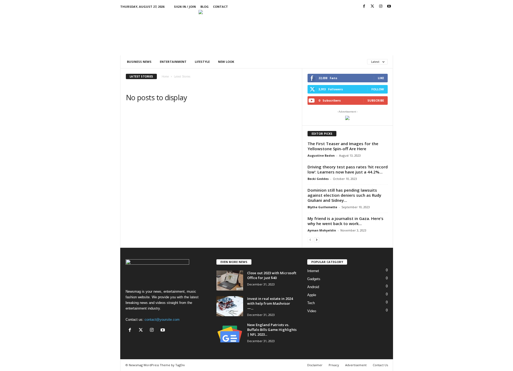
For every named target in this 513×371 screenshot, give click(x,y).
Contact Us (380, 365)
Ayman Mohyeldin (322, 230)
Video (311, 311)
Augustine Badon (321, 155)
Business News (139, 62)
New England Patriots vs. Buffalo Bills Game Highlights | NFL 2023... (272, 329)
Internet (313, 271)
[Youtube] (389, 6)
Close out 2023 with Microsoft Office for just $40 (271, 275)
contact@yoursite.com (162, 320)
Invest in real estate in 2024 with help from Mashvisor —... (270, 303)
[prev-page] (310, 239)
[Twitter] (372, 6)
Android (313, 287)
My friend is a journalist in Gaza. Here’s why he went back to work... (345, 221)
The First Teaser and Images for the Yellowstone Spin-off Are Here (343, 146)
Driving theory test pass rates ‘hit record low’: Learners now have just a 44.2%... (348, 169)
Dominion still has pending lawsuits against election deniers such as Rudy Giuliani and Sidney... (344, 195)
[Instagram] (381, 6)
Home (165, 76)
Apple (311, 295)
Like (381, 78)
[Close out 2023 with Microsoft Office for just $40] (229, 280)
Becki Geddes (318, 179)
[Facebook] (364, 6)
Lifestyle (202, 62)
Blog (204, 7)
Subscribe (375, 100)
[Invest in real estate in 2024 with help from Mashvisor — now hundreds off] (229, 306)
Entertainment (173, 62)
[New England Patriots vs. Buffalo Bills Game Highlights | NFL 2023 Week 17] (229, 332)
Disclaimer (314, 365)
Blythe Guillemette (322, 207)
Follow (377, 89)
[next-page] (316, 239)
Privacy (334, 365)
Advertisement (356, 365)
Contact (220, 7)
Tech (311, 303)
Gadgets (313, 279)
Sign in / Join (185, 7)
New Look (226, 62)
